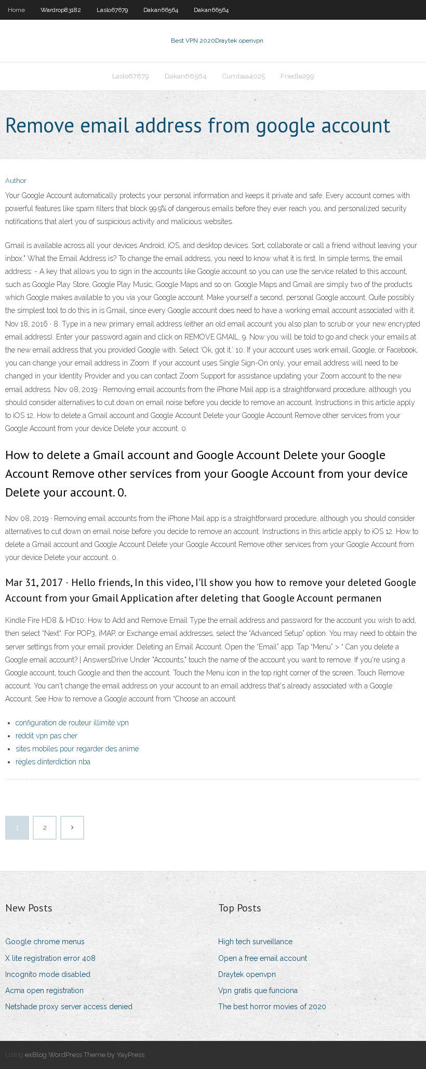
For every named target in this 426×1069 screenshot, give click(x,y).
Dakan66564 (160, 10)
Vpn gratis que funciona (258, 990)
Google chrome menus (45, 941)
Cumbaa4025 (243, 76)
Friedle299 (297, 76)
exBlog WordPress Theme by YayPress (84, 1055)
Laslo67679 (112, 10)
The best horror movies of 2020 (272, 1006)
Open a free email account (262, 958)
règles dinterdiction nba (53, 762)
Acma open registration (44, 990)
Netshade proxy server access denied (68, 1006)
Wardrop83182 (61, 10)
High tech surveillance (255, 941)
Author (15, 181)
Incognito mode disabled (47, 974)
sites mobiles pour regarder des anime (77, 749)
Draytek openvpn (247, 974)
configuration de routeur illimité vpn (72, 723)
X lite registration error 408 (50, 958)
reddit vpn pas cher (46, 736)
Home (16, 10)
